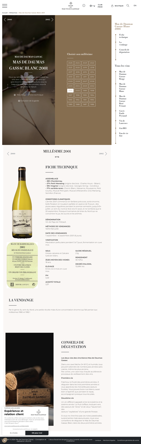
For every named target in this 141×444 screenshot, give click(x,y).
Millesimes (13, 13)
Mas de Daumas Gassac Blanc (122, 87)
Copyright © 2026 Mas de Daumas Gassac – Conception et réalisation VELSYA (23, 440)
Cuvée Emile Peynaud (123, 113)
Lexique (98, 440)
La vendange (123, 43)
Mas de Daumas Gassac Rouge (122, 75)
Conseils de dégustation (124, 51)
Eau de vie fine (123, 134)
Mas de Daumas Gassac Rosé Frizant (122, 101)
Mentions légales (109, 440)
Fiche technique (123, 36)
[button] (128, 5)
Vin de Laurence (123, 122)
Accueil (5, 13)
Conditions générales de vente (128, 440)
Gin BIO (122, 128)
